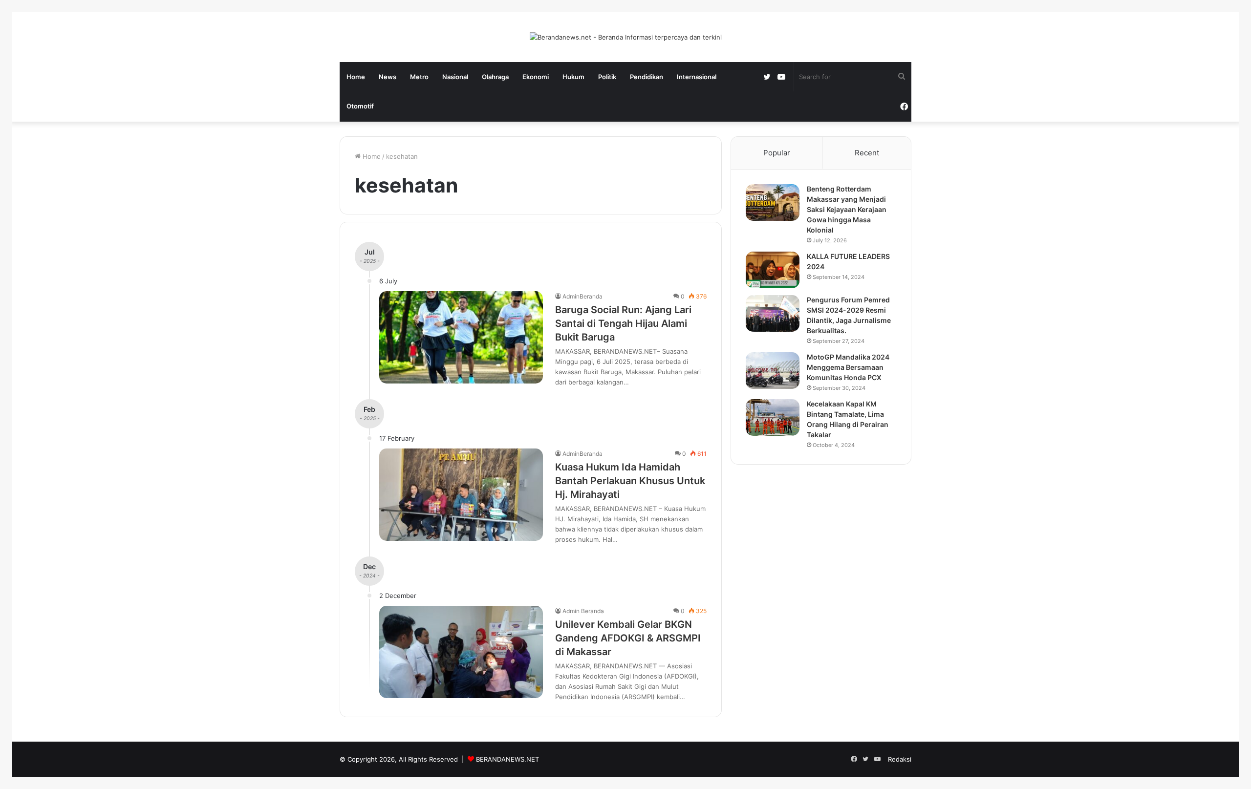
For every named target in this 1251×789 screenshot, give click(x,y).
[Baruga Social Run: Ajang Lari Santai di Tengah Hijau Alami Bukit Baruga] (461, 337)
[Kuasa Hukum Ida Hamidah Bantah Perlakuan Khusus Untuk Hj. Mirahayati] (461, 494)
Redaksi (899, 759)
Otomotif (360, 106)
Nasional (455, 77)
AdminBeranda (582, 296)
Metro (419, 77)
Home (355, 77)
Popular (776, 152)
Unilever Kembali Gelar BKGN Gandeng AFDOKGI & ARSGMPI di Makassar (628, 638)
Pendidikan (646, 77)
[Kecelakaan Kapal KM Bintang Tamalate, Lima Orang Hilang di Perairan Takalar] (772, 417)
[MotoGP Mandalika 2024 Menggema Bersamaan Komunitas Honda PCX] (772, 370)
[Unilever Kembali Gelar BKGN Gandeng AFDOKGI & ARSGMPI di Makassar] (461, 652)
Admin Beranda (583, 611)
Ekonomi (535, 77)
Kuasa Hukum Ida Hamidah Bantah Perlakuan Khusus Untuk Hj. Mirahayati (630, 480)
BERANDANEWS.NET (507, 759)
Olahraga (495, 77)
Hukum (573, 77)
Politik (607, 77)
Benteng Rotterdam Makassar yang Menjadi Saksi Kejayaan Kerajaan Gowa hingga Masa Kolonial (846, 209)
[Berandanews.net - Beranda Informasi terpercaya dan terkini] (626, 37)
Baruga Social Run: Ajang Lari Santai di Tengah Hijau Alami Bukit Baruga (623, 323)
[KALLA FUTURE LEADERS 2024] (772, 270)
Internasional (696, 77)
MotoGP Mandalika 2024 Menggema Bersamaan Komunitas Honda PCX (848, 367)
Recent (867, 152)
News (387, 77)
